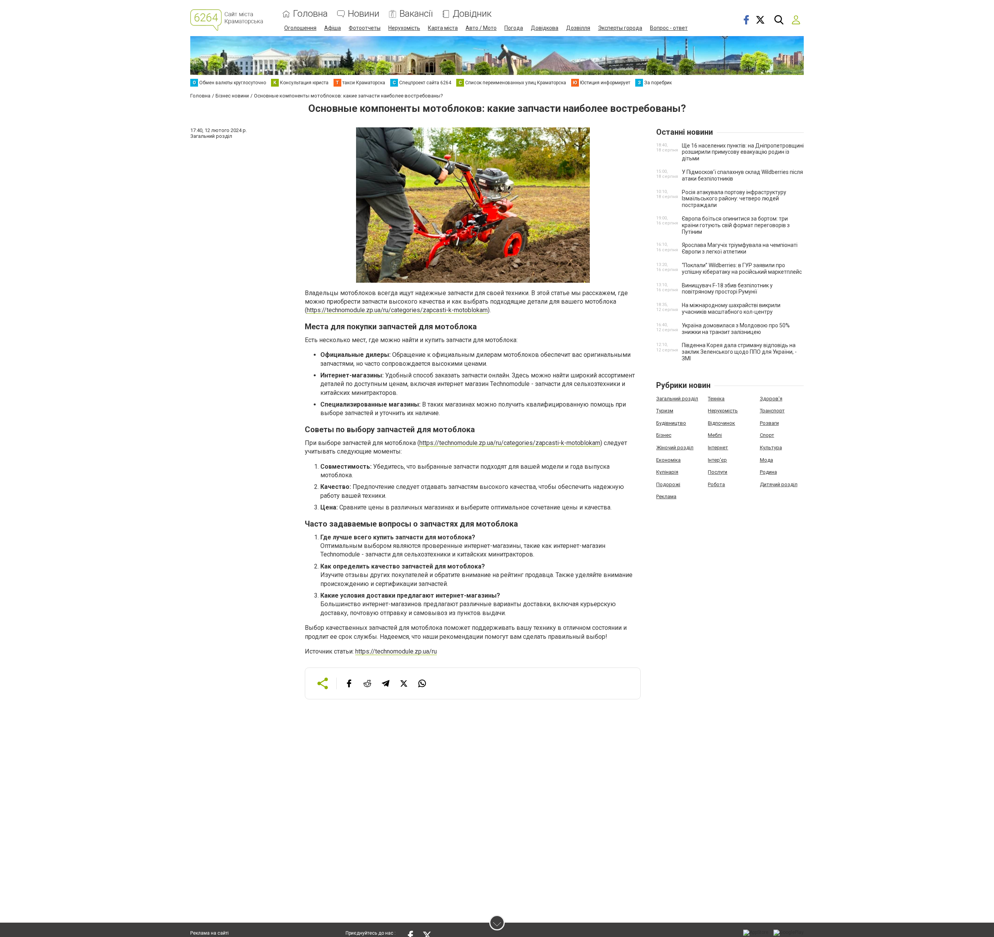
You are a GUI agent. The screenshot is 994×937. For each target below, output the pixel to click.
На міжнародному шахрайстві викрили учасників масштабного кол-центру (731, 308)
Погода (513, 28)
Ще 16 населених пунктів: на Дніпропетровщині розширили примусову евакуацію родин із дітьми (743, 152)
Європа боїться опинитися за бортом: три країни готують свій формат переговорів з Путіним (736, 225)
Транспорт (772, 411)
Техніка (716, 399)
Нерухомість (404, 28)
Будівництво (671, 423)
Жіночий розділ (674, 447)
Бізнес (663, 435)
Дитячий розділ (779, 484)
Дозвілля (578, 28)
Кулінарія (667, 472)
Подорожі (668, 484)
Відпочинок (721, 423)
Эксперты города (620, 28)
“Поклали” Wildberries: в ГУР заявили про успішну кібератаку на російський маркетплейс (742, 268)
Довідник (472, 14)
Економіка (668, 460)
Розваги (769, 423)
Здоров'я (771, 399)
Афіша (332, 28)
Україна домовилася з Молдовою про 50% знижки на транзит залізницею (736, 328)
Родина (768, 472)
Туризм (664, 411)
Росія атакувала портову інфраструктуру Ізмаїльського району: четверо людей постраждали (734, 199)
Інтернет (718, 447)
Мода (766, 460)
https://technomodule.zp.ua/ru (396, 651)
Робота (716, 484)
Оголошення (300, 28)
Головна (310, 14)
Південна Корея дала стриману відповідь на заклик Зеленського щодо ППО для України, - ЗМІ (739, 352)
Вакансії (416, 14)
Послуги (717, 472)
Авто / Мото (481, 28)
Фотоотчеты (365, 28)
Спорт (767, 435)
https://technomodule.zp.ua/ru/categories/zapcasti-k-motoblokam (397, 310)
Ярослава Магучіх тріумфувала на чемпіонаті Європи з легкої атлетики (740, 248)
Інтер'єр (717, 460)
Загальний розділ (677, 399)
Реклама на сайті (209, 933)
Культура (771, 447)
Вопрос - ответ (669, 28)
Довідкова (544, 28)
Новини (363, 14)
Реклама (666, 496)
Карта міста (443, 28)
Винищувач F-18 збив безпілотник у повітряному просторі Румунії (727, 288)
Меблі (715, 435)
